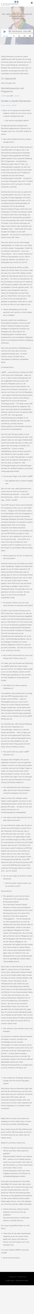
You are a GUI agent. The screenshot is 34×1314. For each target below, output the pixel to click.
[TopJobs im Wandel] (9, 3)
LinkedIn (16, 96)
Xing (2, 105)
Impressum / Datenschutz (17, 1277)
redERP (3, 96)
